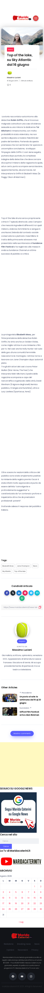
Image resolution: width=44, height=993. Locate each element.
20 (22, 903)
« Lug (21, 922)
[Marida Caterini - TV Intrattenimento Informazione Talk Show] (22, 17)
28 (28, 909)
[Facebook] (13, 976)
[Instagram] (31, 976)
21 (28, 903)
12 (16, 897)
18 (10, 903)
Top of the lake (20, 571)
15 (35, 897)
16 (41, 897)
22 (34, 903)
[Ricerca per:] (19, 841)
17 (3, 903)
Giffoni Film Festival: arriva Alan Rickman (29, 713)
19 (16, 903)
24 (3, 909)
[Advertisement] (22, 764)
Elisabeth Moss (8, 566)
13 (22, 897)
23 (41, 903)
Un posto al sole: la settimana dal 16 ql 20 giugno (30, 699)
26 (16, 909)
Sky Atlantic (6, 571)
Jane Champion (23, 566)
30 (41, 909)
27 (22, 909)
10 (3, 897)
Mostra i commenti (22, 733)
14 (28, 897)
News (10, 49)
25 (10, 909)
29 (34, 909)
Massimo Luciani (14, 77)
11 (9, 897)
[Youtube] (22, 976)
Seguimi (22, 641)
